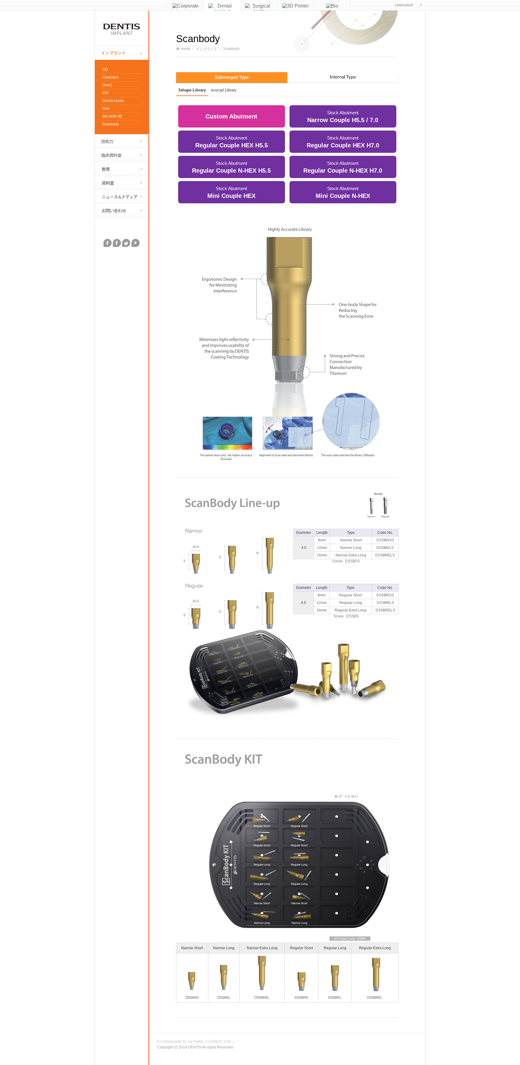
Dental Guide (113, 101)
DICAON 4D (112, 116)
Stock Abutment (342, 116)
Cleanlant (110, 77)
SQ (104, 69)
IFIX (105, 93)
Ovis (106, 108)
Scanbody (110, 124)
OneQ (107, 85)
